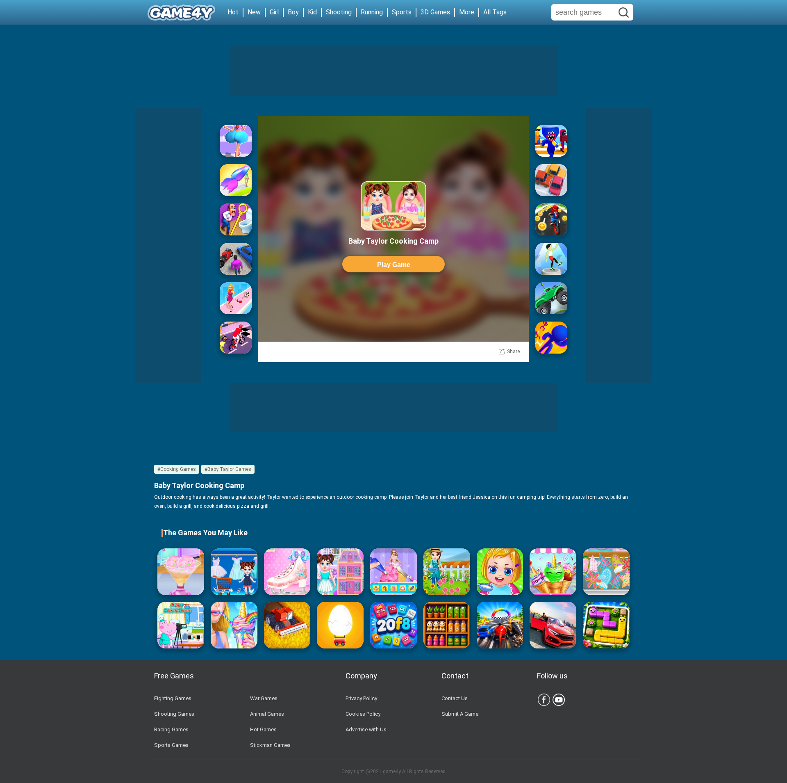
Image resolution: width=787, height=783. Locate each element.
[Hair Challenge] (236, 180)
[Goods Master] (446, 625)
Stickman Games (270, 745)
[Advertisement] (393, 71)
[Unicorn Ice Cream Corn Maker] (553, 571)
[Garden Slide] (606, 625)
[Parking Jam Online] (551, 180)
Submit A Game (459, 714)
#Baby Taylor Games (228, 469)
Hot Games (263, 729)
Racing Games (171, 729)
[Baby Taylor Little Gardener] (446, 571)
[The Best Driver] (236, 259)
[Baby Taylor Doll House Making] (340, 571)
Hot (233, 12)
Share (513, 351)
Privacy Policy (361, 698)
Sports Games (171, 745)
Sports (402, 12)
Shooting (339, 12)
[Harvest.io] (287, 625)
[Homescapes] (236, 219)
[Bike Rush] (236, 338)
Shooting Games (174, 714)
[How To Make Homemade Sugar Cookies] (606, 571)
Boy (293, 12)
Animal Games (267, 714)
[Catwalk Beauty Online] (236, 298)
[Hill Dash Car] (551, 298)
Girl (274, 12)
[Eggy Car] (340, 625)
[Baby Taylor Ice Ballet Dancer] (287, 571)
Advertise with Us (366, 729)
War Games (263, 698)
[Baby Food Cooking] (500, 571)
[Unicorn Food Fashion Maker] (234, 625)
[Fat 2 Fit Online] (551, 259)
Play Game (393, 264)
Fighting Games (172, 698)
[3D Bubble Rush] (551, 338)
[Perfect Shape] (500, 625)
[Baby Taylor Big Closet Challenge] (234, 571)
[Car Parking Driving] (553, 625)
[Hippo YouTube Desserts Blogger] (180, 625)
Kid (312, 12)
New (254, 12)
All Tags (495, 12)
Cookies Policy (363, 714)
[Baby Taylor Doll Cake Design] (393, 571)
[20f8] (393, 625)
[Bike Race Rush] (551, 219)
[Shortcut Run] (551, 141)
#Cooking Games (176, 469)
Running (372, 12)
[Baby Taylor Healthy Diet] (180, 571)
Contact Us (454, 698)
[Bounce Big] (236, 141)
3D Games (435, 12)
